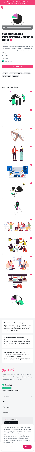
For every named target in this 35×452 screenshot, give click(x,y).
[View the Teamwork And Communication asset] (17, 281)
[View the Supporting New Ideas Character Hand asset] (17, 190)
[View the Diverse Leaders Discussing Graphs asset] (17, 171)
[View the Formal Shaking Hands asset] (17, 153)
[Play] (4, 27)
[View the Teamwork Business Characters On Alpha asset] (17, 245)
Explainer (15, 76)
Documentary (6, 76)
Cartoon (5, 73)
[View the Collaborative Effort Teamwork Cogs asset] (17, 117)
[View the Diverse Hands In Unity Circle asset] (17, 135)
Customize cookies (8, 447)
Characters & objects (16, 73)
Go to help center (11, 423)
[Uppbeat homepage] (2, 7)
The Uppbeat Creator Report (13, 3)
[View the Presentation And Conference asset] (17, 263)
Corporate (27, 73)
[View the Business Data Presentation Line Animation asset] (17, 299)
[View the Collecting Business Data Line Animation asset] (17, 98)
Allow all (27, 447)
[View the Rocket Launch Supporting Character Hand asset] (17, 208)
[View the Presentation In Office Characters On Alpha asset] (17, 226)
